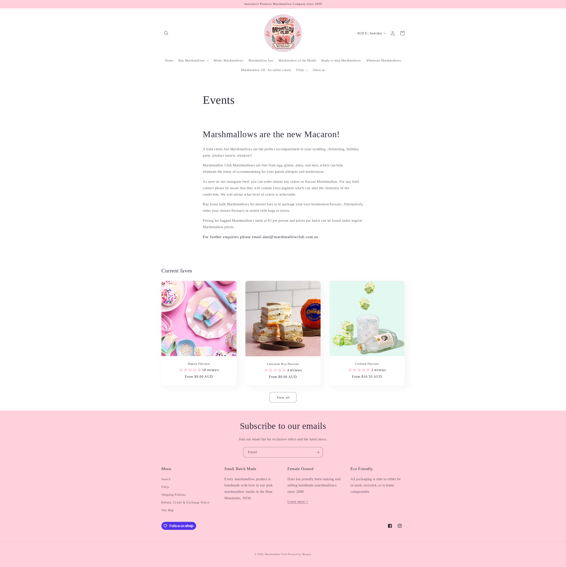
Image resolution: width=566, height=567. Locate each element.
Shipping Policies (173, 494)
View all (283, 397)
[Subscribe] (318, 452)
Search (166, 479)
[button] (166, 33)
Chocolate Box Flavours (283, 364)
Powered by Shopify (300, 554)
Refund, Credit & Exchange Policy (185, 502)
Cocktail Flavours (367, 363)
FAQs (165, 487)
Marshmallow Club (276, 554)
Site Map (167, 510)
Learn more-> (297, 501)
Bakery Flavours (199, 363)
